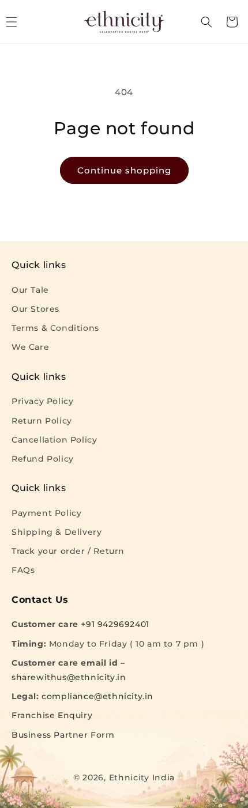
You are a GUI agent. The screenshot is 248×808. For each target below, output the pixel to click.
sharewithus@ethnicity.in (69, 677)
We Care (30, 347)
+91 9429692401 (115, 624)
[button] (206, 22)
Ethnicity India (142, 777)
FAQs (23, 570)
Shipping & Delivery (57, 532)
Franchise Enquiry (52, 715)
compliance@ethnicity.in (97, 696)
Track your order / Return (68, 551)
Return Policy (42, 421)
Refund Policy (43, 459)
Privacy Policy (42, 401)
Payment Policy (46, 513)
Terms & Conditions (55, 328)
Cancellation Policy (54, 440)
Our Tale (30, 290)
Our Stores (35, 309)
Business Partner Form (63, 735)
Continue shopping (124, 170)
